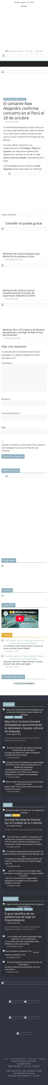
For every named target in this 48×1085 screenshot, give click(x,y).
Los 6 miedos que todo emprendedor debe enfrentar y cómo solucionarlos (22, 942)
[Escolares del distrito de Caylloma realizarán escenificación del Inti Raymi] (23, 748)
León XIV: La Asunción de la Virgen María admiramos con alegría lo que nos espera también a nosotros (21, 880)
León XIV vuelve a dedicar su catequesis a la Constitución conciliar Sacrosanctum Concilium (23, 842)
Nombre (6, 399)
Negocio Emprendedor (14, 909)
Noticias (16, 815)
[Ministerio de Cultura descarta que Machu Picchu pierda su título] (24, 229)
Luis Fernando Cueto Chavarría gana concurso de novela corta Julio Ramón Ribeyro (23, 647)
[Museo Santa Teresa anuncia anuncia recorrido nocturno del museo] (23, 782)
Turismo (18, 717)
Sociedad (22, 99)
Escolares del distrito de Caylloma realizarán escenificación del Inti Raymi (22, 753)
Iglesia (8, 815)
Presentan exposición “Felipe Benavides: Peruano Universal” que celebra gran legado (23, 662)
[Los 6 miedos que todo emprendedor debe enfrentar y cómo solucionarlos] (23, 936)
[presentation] (6, 572)
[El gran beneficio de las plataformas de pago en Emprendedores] (24, 904)
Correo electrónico (10, 413)
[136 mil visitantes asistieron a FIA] (17, 951)
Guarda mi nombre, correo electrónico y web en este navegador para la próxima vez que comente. (23, 447)
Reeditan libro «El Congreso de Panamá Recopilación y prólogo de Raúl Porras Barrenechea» (23, 332)
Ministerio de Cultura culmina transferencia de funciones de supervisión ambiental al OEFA (19, 293)
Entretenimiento (10, 99)
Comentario (6, 363)
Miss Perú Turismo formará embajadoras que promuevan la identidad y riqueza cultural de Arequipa (24, 726)
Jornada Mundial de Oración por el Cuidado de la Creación (23, 821)
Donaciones (32, 1059)
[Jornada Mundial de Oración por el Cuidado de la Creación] (24, 810)
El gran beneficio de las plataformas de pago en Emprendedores (20, 917)
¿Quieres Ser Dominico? (18, 1059)
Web (3, 427)
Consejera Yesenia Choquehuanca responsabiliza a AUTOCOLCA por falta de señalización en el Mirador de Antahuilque (21, 772)
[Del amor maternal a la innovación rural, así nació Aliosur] (23, 962)
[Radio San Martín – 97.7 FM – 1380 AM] (4, 63)
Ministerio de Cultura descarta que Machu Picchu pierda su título (21, 255)
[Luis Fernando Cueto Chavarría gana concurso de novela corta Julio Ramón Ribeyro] (23, 640)
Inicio (6, 1059)
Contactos (41, 1059)
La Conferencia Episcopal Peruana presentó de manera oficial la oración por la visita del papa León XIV (23, 861)
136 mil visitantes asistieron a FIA (21, 953)
